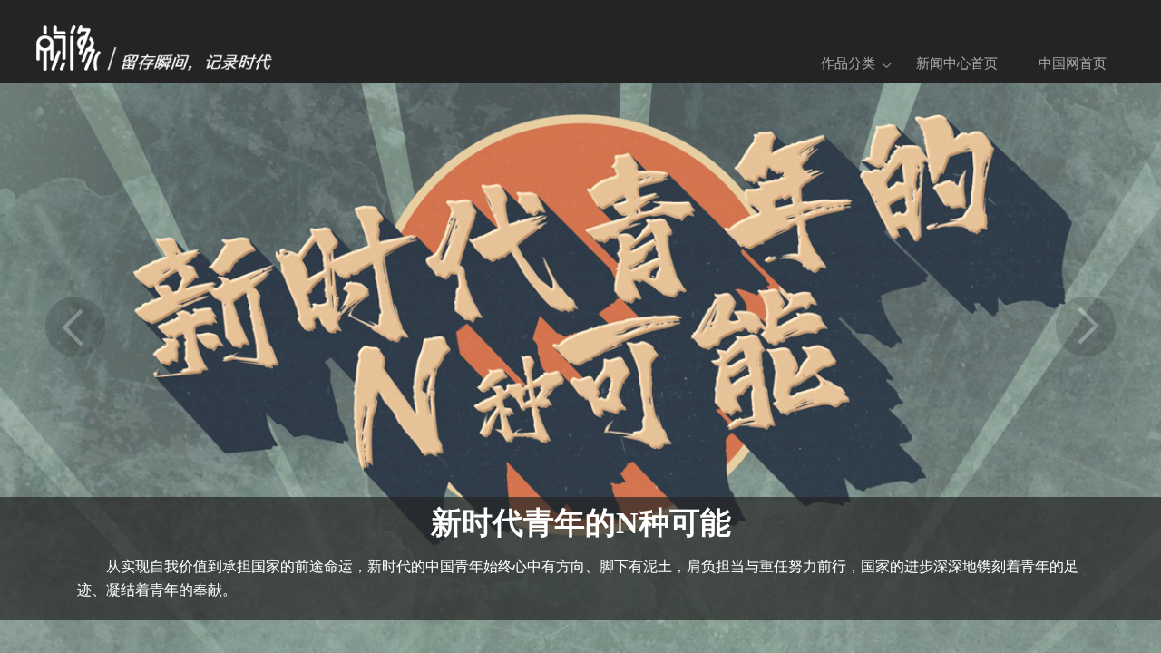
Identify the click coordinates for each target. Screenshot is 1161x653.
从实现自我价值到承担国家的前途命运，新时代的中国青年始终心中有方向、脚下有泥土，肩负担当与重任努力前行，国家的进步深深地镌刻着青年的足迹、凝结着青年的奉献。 (577, 578)
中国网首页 (1073, 63)
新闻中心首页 (957, 63)
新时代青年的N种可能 (581, 523)
